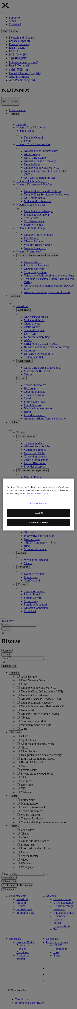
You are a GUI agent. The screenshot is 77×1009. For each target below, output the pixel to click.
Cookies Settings (38, 503)
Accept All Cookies (38, 522)
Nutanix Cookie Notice (37, 493)
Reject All (39, 512)
